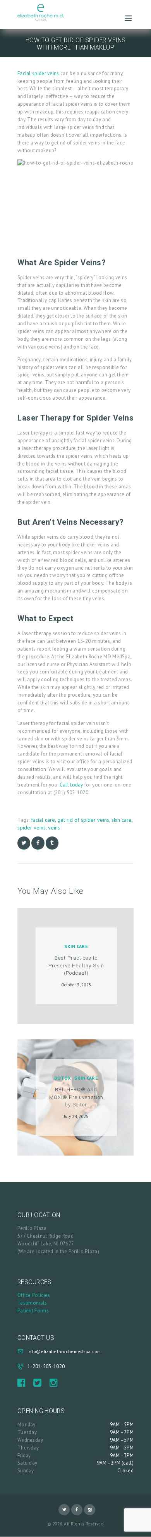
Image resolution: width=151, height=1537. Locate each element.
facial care (43, 819)
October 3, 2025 (76, 984)
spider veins (31, 827)
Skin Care (76, 946)
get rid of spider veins (83, 819)
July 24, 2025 (76, 1116)
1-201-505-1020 (46, 1366)
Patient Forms (33, 1310)
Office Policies (33, 1295)
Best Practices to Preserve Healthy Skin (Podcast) (76, 965)
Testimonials (32, 1303)
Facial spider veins (38, 73)
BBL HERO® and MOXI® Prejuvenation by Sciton (76, 1097)
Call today (71, 784)
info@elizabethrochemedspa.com (64, 1351)
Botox (62, 1078)
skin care (122, 819)
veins (54, 827)
